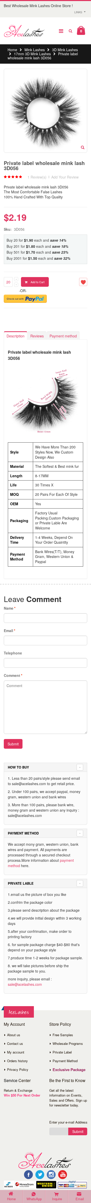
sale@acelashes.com (25, 984)
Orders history (17, 1060)
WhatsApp (34, 1198)
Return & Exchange (18, 1090)
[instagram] (51, 1174)
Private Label (62, 1052)
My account (15, 1052)
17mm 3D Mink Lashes (32, 53)
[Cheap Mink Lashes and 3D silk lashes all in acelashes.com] (24, 30)
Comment (12, 675)
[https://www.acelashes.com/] (45, 1159)
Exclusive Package (69, 1069)
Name (8, 608)
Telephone (13, 652)
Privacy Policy (17, 1069)
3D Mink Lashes (65, 49)
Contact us (15, 1043)
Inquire (57, 1198)
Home (12, 49)
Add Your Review (65, 177)
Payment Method (65, 1060)
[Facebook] (28, 1174)
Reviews (37, 335)
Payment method (63, 335)
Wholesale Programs (68, 1043)
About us (13, 1034)
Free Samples (63, 1034)
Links (78, 12)
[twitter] (39, 1174)
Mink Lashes (35, 49)
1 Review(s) (37, 177)
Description (16, 335)
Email (8, 630)
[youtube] (62, 1174)
